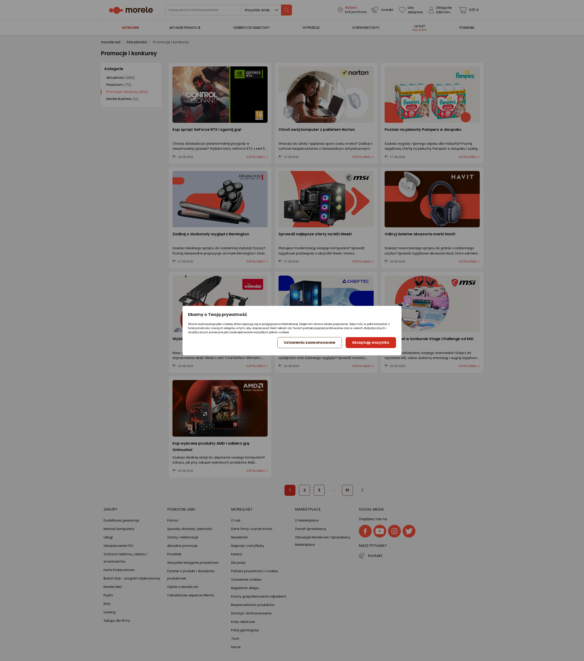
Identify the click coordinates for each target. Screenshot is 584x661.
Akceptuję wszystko (370, 342)
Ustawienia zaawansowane (309, 342)
